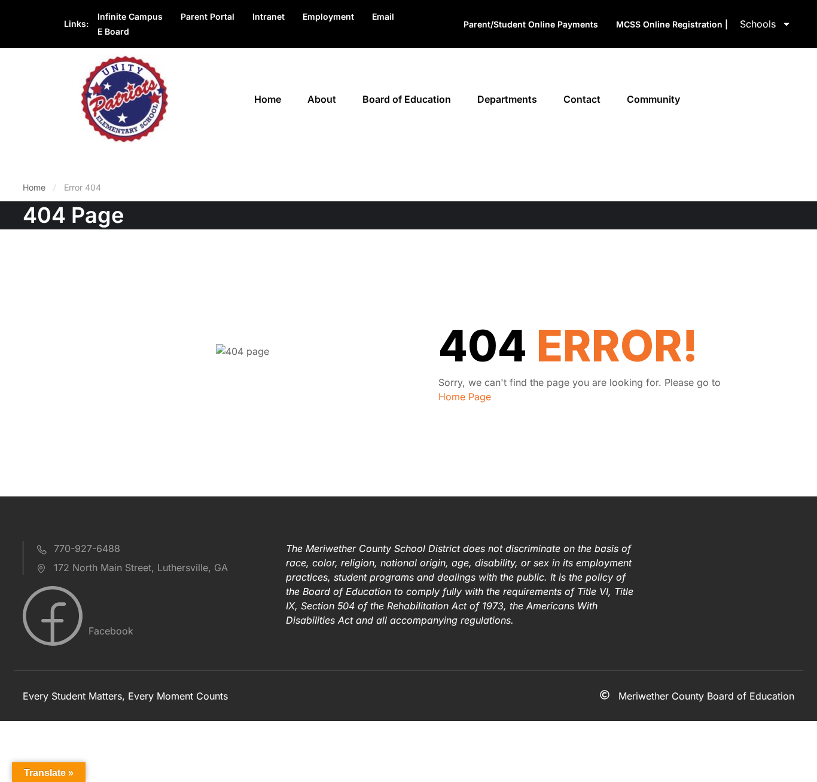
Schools (758, 24)
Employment (328, 16)
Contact (581, 99)
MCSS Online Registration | (672, 24)
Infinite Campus (130, 16)
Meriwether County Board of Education (706, 696)
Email (383, 16)
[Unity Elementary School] (124, 98)
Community (653, 99)
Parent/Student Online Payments (531, 24)
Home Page (464, 397)
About (321, 99)
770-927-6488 (87, 548)
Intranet (268, 16)
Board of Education (406, 99)
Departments (507, 99)
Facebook (109, 631)
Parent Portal (207, 16)
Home (267, 99)
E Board (113, 31)
